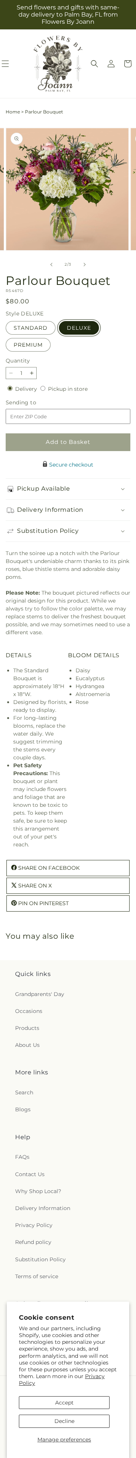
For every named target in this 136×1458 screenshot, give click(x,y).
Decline (64, 1421)
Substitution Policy (40, 1259)
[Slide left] (51, 264)
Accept (64, 1402)
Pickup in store (68, 389)
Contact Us (30, 1174)
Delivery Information (42, 1208)
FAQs (22, 1157)
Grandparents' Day (39, 994)
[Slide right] (84, 264)
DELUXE (79, 327)
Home (13, 112)
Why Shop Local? (38, 1191)
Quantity (18, 360)
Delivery (27, 389)
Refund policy (33, 1242)
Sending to (32, 403)
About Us (27, 1045)
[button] (94, 63)
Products (27, 1028)
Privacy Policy (34, 1225)
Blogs (23, 1109)
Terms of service (36, 1276)
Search (24, 1092)
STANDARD (31, 327)
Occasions (28, 1011)
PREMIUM (28, 344)
